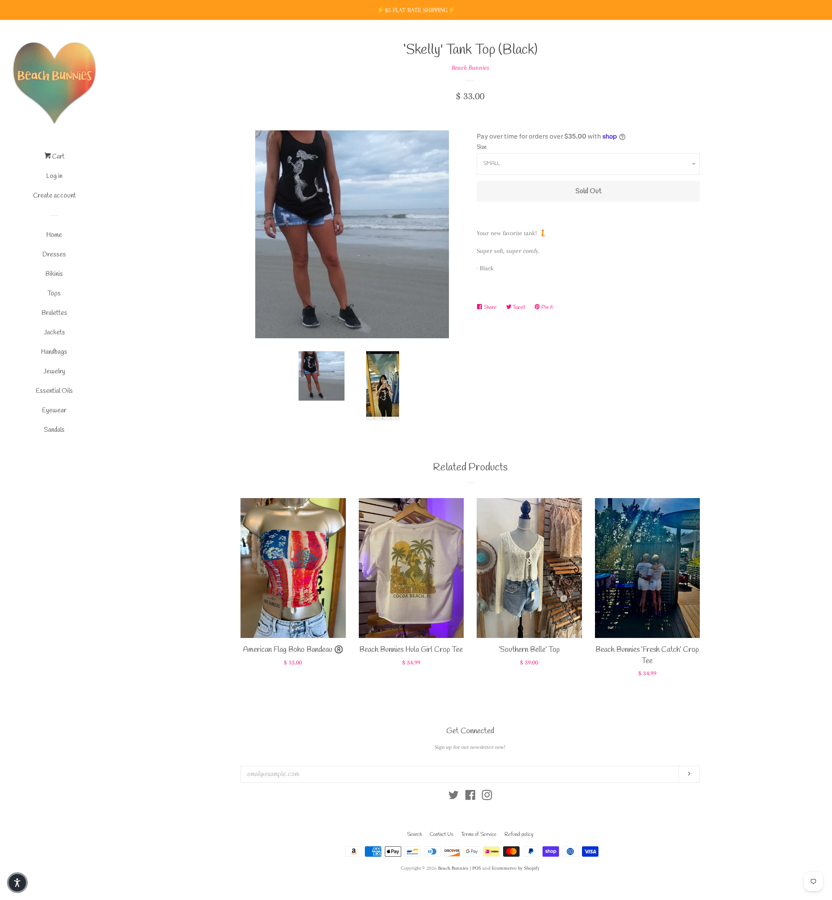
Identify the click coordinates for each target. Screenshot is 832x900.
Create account (54, 195)
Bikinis (54, 274)
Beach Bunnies (470, 67)
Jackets (54, 332)
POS (476, 868)
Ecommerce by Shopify (516, 868)
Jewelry (54, 371)
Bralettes (54, 313)
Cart (58, 156)
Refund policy (518, 834)
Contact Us (441, 834)
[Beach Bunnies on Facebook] (470, 796)
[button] (17, 882)
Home (54, 235)
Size (482, 147)
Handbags (54, 352)
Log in (54, 176)
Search (414, 834)
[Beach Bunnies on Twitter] (453, 796)
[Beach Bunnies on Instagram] (487, 796)
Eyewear (54, 410)
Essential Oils (54, 391)
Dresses (54, 254)
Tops (54, 293)
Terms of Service (479, 834)
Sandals (54, 430)
